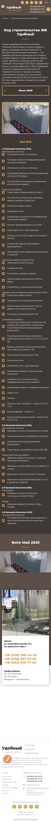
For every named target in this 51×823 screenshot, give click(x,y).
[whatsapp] (36, 2)
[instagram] (40, 2)
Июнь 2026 (26, 90)
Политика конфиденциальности (25, 819)
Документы (6, 790)
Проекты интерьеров (10, 788)
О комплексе (7, 776)
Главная (5, 18)
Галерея (5, 785)
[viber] (31, 2)
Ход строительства (9, 782)
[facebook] (22, 2)
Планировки (7, 779)
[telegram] (27, 2)
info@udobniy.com (33, 785)
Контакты (5, 793)
